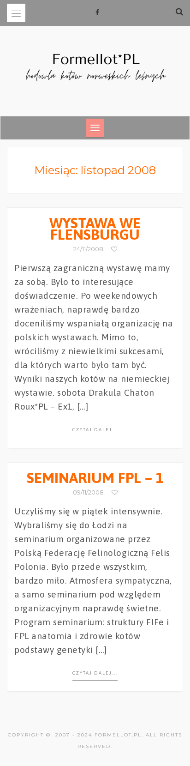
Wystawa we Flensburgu (95, 228)
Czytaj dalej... (95, 429)
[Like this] (114, 249)
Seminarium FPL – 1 (95, 477)
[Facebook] (97, 12)
